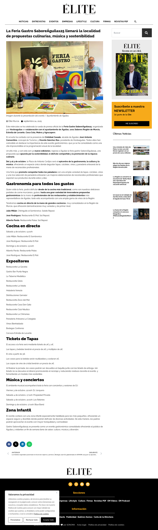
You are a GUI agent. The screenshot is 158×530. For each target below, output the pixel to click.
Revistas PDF (121, 21)
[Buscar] (147, 32)
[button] (135, 21)
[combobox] (126, 32)
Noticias (23, 21)
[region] (32, 508)
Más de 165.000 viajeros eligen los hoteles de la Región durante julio (121, 165)
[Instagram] (76, 484)
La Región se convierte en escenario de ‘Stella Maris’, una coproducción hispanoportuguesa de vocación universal (122, 180)
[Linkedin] (88, 484)
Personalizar (15, 520)
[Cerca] (56, 492)
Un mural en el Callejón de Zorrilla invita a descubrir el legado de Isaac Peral (122, 197)
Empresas (67, 21)
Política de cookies (41, 514)
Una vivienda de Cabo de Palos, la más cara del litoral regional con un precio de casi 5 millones (122, 150)
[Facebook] (82, 484)
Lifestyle (81, 21)
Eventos (53, 21)
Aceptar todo (48, 520)
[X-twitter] (70, 484)
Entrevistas (38, 21)
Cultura (94, 21)
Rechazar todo (32, 520)
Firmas (107, 21)
